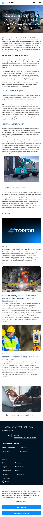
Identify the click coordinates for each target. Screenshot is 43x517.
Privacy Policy (27, 497)
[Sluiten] (40, 488)
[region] (21, 501)
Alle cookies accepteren (21, 513)
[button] (9, 28)
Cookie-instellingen (21, 501)
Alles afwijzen (21, 507)
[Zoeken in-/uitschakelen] (34, 2)
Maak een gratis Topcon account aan (25, 437)
